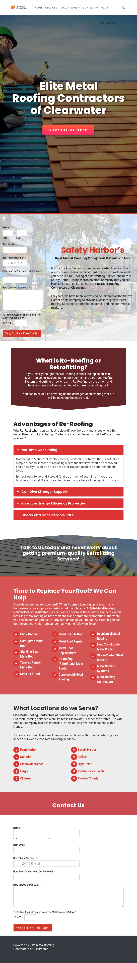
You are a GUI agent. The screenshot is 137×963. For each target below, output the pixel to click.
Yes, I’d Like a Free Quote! (21, 333)
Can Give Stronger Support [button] (44, 491)
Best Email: (9, 244)
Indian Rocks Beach (91, 771)
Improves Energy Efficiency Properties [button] (53, 503)
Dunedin (25, 756)
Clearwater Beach (32, 764)
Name (7, 227)
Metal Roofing (29, 634)
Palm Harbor (28, 749)
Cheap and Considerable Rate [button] (47, 515)
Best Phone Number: (14, 257)
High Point (85, 764)
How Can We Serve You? (16, 287)
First (5, 238)
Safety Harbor (87, 749)
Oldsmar (25, 778)
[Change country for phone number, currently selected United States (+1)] (6, 263)
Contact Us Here (68, 130)
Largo (24, 771)
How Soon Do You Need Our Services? (22, 272)
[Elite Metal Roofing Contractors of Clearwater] (19, 7)
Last (18, 238)
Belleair (83, 756)
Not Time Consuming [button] (39, 449)
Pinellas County (88, 778)
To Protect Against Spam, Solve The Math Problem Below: (22, 316)
